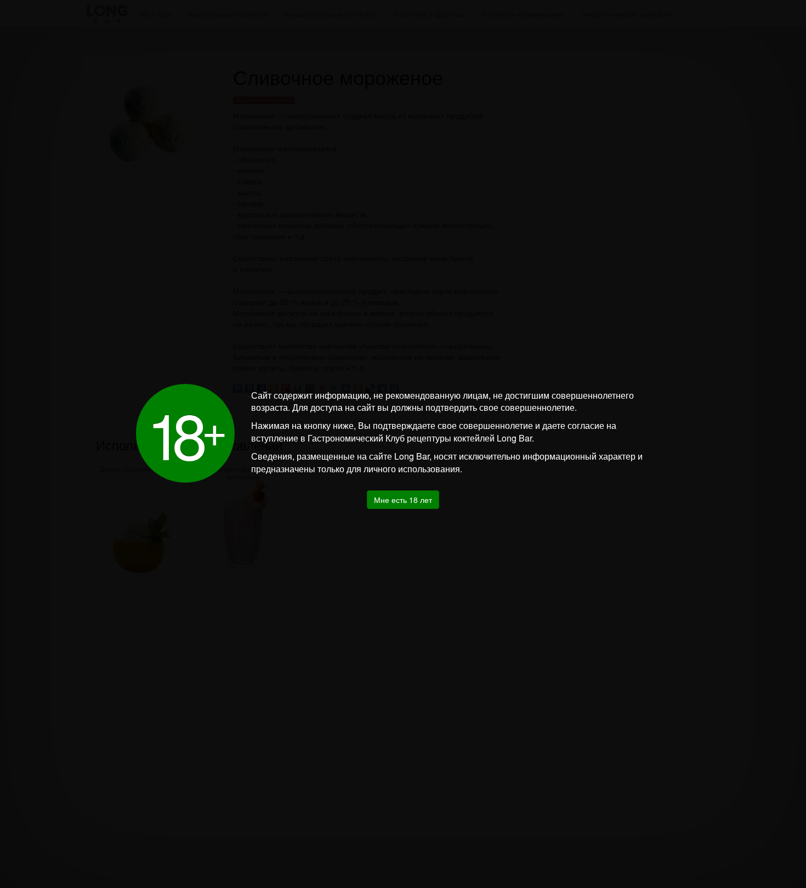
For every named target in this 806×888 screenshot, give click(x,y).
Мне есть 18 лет (403, 499)
